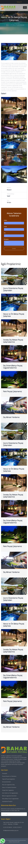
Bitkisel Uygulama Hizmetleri (9, 795)
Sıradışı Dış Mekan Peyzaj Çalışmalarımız (13, 341)
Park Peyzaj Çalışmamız (12, 391)
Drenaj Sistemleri (6, 781)
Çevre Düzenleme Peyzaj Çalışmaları (13, 289)
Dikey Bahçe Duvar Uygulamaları (10, 798)
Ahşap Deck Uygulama (8, 790)
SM (18, 841)
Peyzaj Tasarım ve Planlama (9, 776)
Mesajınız (6, 239)
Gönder (14, 248)
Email (5, 226)
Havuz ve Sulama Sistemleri (9, 787)
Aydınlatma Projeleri (7, 801)
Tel (4, 233)
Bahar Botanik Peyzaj (16, 840)
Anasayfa (4, 773)
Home (9, 23)
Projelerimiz (17, 23)
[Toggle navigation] (25, 7)
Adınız (5, 220)
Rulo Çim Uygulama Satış (8, 784)
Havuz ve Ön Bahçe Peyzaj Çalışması (13, 315)
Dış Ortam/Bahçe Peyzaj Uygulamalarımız (12, 367)
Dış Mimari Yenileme (11, 417)
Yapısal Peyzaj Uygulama (8, 779)
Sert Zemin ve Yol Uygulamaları (10, 793)
